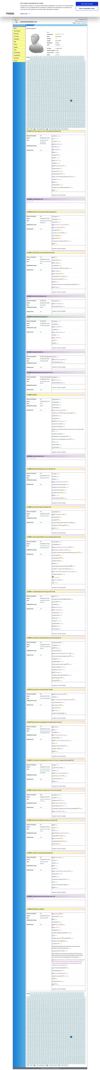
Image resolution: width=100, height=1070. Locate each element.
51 (27, 61)
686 (58, 111)
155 (77, 67)
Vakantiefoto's (17, 55)
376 (29, 87)
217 (36, 74)
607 (62, 1041)
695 (77, 111)
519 (47, 98)
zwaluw (71, 187)
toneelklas (42, 547)
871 (49, 126)
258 (67, 76)
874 (56, 126)
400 (82, 87)
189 (34, 72)
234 (73, 74)
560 (77, 100)
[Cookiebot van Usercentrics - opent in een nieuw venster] (10, 14)
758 (38, 1054)
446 (64, 91)
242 (31, 76)
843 (47, 124)
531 (73, 98)
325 (36, 83)
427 (82, 89)
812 (38, 122)
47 (76, 59)
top (50, 698)
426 (80, 89)
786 (40, 120)
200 (58, 72)
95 (64, 63)
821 (58, 122)
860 (84, 124)
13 (57, 993)
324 (34, 83)
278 (51, 78)
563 (84, 100)
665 (71, 109)
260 (71, 76)
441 (53, 91)
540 (34, 100)
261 (73, 76)
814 (42, 122)
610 (69, 1041)
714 (60, 113)
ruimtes (41, 545)
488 (38, 96)
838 (36, 124)
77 (84, 61)
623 (38, 107)
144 (53, 67)
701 (31, 113)
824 (64, 122)
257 (64, 76)
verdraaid (42, 360)
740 (58, 115)
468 (53, 1030)
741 (60, 115)
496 (56, 96)
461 (38, 1030)
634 (62, 107)
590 (84, 102)
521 (51, 98)
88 (49, 63)
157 (82, 67)
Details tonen (24, 13)
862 (29, 126)
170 (51, 1006)
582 (67, 102)
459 (34, 1030)
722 (77, 113)
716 (64, 113)
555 (67, 100)
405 (34, 89)
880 (69, 126)
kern (43, 698)
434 (38, 91)
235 (75, 74)
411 (47, 89)
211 (82, 72)
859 (82, 124)
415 (56, 89)
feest (41, 263)
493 (49, 96)
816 (47, 122)
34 (48, 59)
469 (56, 1030)
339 (67, 83)
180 (73, 1006)
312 (67, 1017)
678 (40, 111)
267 (27, 78)
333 (53, 83)
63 (53, 61)
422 (71, 89)
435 (40, 91)
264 (80, 76)
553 (62, 100)
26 (30, 59)
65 (58, 61)
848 (58, 124)
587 (77, 102)
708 (47, 113)
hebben (45, 545)
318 (80, 1017)
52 (29, 61)
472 (62, 1030)
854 (71, 124)
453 (80, 91)
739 (56, 115)
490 (42, 96)
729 (34, 115)
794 (58, 120)
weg (43, 800)
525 (60, 98)
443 (58, 91)
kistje (41, 477)
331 (49, 83)
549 (53, 100)
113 (45, 65)
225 (53, 74)
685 (56, 111)
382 (42, 87)
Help (15, 41)
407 (38, 89)
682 (49, 111)
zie (40, 698)
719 (71, 113)
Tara (60, 707)
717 (67, 113)
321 (27, 83)
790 (49, 120)
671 (84, 109)
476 (71, 1030)
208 (75, 72)
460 (36, 1030)
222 (47, 74)
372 (80, 85)
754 (29, 1054)
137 (38, 67)
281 (58, 78)
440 (51, 91)
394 (69, 87)
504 (73, 96)
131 (84, 65)
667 (75, 109)
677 (38, 111)
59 (44, 61)
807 (27, 122)
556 (69, 100)
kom (49, 799)
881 (71, 126)
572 (45, 102)
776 (77, 1054)
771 (67, 1054)
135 (34, 67)
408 (40, 89)
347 (84, 83)
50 (83, 59)
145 (56, 67)
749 (77, 115)
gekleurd (48, 731)
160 (29, 1006)
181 (75, 1006)
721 (75, 113)
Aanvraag (16, 33)
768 (60, 1054)
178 (69, 1006)
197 (51, 72)
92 (58, 63)
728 (31, 115)
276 (47, 78)
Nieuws (15, 44)
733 (42, 115)
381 (40, 87)
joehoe (41, 261)
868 (42, 126)
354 (40, 85)
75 (79, 61)
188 (31, 72)
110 (38, 65)
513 (34, 98)
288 (73, 78)
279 (53, 78)
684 (53, 111)
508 (82, 96)
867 (40, 126)
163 (36, 1006)
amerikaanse (48, 261)
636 (67, 107)
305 (51, 1017)
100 (75, 63)
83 (38, 63)
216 (34, 74)
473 (64, 1030)
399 (80, 87)
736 (49, 115)
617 (84, 1041)
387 (53, 87)
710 (51, 113)
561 (80, 100)
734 (45, 115)
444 (60, 91)
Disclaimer (16, 58)
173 (58, 1006)
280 (56, 78)
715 (62, 113)
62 (51, 61)
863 (31, 126)
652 (42, 109)
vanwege (48, 770)
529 (69, 98)
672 (27, 111)
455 (84, 91)
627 (47, 107)
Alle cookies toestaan (87, 4)
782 (31, 120)
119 (58, 65)
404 (31, 89)
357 (47, 85)
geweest (42, 863)
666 (73, 109)
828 (73, 122)
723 (80, 113)
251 (51, 76)
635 (64, 107)
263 (77, 76)
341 (71, 83)
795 (60, 120)
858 (80, 124)
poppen (48, 325)
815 (45, 122)
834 (27, 124)
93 (60, 63)
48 (78, 59)
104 (84, 63)
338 (64, 83)
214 (29, 74)
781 (29, 120)
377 (31, 87)
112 (42, 65)
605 (58, 1041)
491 (45, 96)
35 (50, 59)
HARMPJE (61, 916)
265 (82, 76)
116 (51, 65)
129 (80, 65)
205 (69, 72)
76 (82, 61)
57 (40, 61)
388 (56, 87)
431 (31, 91)
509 (84, 96)
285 (67, 78)
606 (60, 1041)
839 (38, 124)
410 (45, 89)
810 (34, 122)
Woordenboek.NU (18, 24)
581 (64, 102)
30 (39, 59)
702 (34, 113)
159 (27, 1006)
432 (34, 91)
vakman (41, 731)
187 (29, 72)
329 (45, 83)
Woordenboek (17, 30)
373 (82, 85)
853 (69, 124)
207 (73, 72)
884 (77, 126)
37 (54, 59)
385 (49, 87)
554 (64, 100)
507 (80, 96)
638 (71, 107)
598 (42, 1041)
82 (36, 63)
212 (84, 72)
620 (31, 107)
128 (77, 65)
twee (41, 829)
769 (62, 1054)
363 (60, 85)
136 (36, 67)
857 (77, 124)
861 (27, 126)
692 (71, 111)
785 (38, 120)
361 (56, 85)
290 (77, 78)
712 (56, 113)
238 (82, 74)
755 (31, 1054)
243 (34, 76)
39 (59, 59)
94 (62, 63)
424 (75, 89)
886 (82, 126)
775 (75, 1054)
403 (29, 89)
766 (56, 1054)
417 (60, 89)
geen (45, 731)
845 (51, 124)
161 (31, 1006)
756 (34, 1054)
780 (27, 120)
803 (77, 120)
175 (62, 1006)
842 (45, 124)
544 (42, 100)
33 (46, 59)
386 (51, 87)
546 (47, 100)
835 (29, 124)
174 (60, 1006)
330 (47, 83)
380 (38, 87)
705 (40, 113)
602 (51, 1041)
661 (62, 109)
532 (75, 98)
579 (60, 102)
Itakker (57, 876)
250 (49, 76)
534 (80, 98)
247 (42, 76)
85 (42, 63)
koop (48, 732)
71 (71, 61)
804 (80, 120)
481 (82, 1030)
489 (40, 96)
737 (51, 115)
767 (58, 1054)
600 (47, 1041)
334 (56, 83)
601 (49, 1041)
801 (73, 120)
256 (62, 76)
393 (67, 87)
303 (47, 1017)
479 (77, 1030)
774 (73, 1054)
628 (49, 107)
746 (71, 115)
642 (80, 107)
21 (74, 993)
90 (53, 63)
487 (36, 96)
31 (41, 59)
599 (45, 1041)
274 (42, 78)
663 (67, 109)
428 (84, 89)
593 (31, 1041)
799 (69, 120)
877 (62, 126)
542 (38, 100)
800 (71, 120)
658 (56, 109)
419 (64, 89)
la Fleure (56, 138)
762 (47, 1054)
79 (29, 63)
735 (47, 115)
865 (36, 126)
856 (75, 124)
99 (73, 63)
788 (45, 120)
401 (84, 87)
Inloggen (79, 23)
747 (73, 115)
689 (64, 111)
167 (45, 1006)
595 (36, 1041)
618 (27, 107)
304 (49, 1017)
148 (62, 67)
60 (47, 61)
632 (58, 107)
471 (60, 1030)
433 (36, 91)
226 (56, 74)
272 (38, 78)
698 (84, 111)
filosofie (41, 383)
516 (40, 98)
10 (50, 993)
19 (70, 993)
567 (34, 102)
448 (69, 91)
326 (38, 83)
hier (41, 140)
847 (56, 124)
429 (27, 91)
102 (80, 63)
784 (36, 120)
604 (56, 1041)
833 (84, 122)
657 (53, 109)
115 (49, 65)
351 (34, 85)
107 (31, 65)
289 (75, 78)
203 (64, 72)
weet (41, 646)
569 (38, 102)
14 (59, 993)
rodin (62, 560)
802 (75, 120)
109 (36, 65)
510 (27, 98)
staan (44, 515)
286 (69, 78)
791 (51, 120)
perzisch (48, 769)
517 (42, 98)
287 (71, 78)
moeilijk (46, 360)
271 (36, 78)
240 (27, 76)
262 (75, 76)
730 (36, 115)
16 (63, 993)
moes (74, 176)
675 (34, 111)
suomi (59, 329)
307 (56, 1017)
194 (45, 72)
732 (40, 115)
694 (75, 111)
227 (58, 74)
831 (80, 122)
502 (69, 96)
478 (75, 1030)
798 (67, 120)
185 (84, 1006)
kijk (40, 917)
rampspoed (42, 222)
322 (29, 83)
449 (71, 91)
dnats (41, 403)
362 (58, 85)
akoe (63, 306)
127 (75, 65)
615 (80, 1041)
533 (77, 98)
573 (47, 102)
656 (51, 109)
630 (53, 107)
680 (45, 111)
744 (67, 115)
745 (69, 115)
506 (77, 96)
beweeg (44, 477)
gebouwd (47, 547)
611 (71, 1041)
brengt (49, 220)
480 (80, 1030)
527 (64, 98)
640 (75, 107)
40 (61, 59)
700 (29, 113)
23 (78, 993)
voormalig (44, 769)
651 (40, 109)
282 (60, 78)
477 (73, 1030)
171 (53, 1006)
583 (69, 102)
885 (80, 126)
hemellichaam (43, 143)
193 (42, 72)
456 (27, 1030)
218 (38, 74)
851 (64, 124)
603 (53, 1041)
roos (41, 150)
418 (62, 89)
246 (40, 76)
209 (77, 72)
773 (71, 1054)
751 (82, 115)
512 (31, 98)
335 (58, 83)
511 (29, 98)
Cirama (60, 415)
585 (73, 102)
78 (27, 63)
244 (36, 76)
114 (47, 65)
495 (53, 96)
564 (27, 102)
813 (40, 122)
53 (31, 61)
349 (29, 85)
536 (84, 98)
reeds (46, 861)
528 (67, 98)
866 (38, 126)
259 (69, 76)
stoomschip (46, 698)
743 (64, 115)
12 (54, 993)
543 (40, 100)
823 (62, 122)
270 (34, 78)
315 (73, 1017)
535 (82, 98)
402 (27, 89)
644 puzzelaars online (81, 21)
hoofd (41, 515)
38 (57, 59)
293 (84, 78)
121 (62, 65)
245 (38, 76)
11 (52, 993)
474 (67, 1030)
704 (38, 113)
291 (80, 78)
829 (75, 122)
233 (71, 74)
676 (36, 111)
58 (42, 61)
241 (29, 76)
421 (69, 89)
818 (51, 122)
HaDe (57, 582)
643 (82, 107)
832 (82, 122)
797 (64, 120)
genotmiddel (42, 772)
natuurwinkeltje (43, 381)
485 (31, 96)
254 (58, 76)
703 (36, 113)
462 (40, 1030)
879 (67, 126)
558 (73, 100)
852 (67, 124)
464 (45, 1030)
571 (42, 102)
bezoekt (41, 648)
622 (36, 107)
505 (75, 96)
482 (84, 1030)
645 (27, 109)
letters (43, 829)
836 (31, 124)
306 (53, 1017)
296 (31, 1017)
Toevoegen (16, 36)
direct (49, 829)
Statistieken (16, 39)
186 (27, 72)
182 (77, 1006)
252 (53, 76)
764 (51, 1054)
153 (73, 67)
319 (82, 1017)
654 (47, 109)
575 (51, 102)
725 (84, 113)
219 (40, 74)
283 (62, 78)
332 (51, 83)
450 (73, 91)
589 (82, 102)
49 (81, 59)
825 (67, 122)
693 (73, 111)
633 (60, 107)
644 (84, 107)
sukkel (46, 917)
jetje (59, 407)
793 (56, 120)
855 (73, 124)
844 (49, 124)
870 (47, 126)
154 (75, 67)
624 (40, 107)
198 (53, 72)
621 (34, 107)
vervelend (42, 600)
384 (47, 87)
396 (73, 87)
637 (69, 107)
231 (67, 74)
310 (62, 1017)
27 (32, 59)
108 (34, 65)
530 (71, 98)
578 (58, 102)
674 (31, 111)
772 (69, 1054)
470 (58, 1030)
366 (67, 85)
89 (51, 63)
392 (64, 87)
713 (58, 113)
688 (62, 111)
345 (80, 83)
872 (51, 126)
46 (74, 59)
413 (51, 89)
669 (80, 109)
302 (45, 1017)
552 (60, 100)
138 (40, 67)
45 (72, 59)
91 (55, 63)
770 (64, 1054)
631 (56, 107)
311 (64, 1017)
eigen (48, 381)
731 (38, 115)
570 (40, 102)
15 (61, 993)
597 (40, 1041)
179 (71, 1006)
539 (31, 100)
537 (27, 100)
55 (36, 61)
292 (82, 78)
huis (43, 602)
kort (41, 861)
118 (56, 65)
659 (58, 109)
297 (34, 1017)
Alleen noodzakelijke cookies (87, 8)
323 (31, 83)
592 (29, 1041)
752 (84, 115)
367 (69, 85)
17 (65, 993)
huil (44, 261)
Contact (15, 60)
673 (29, 111)
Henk (59, 216)
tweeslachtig (42, 141)
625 (42, 107)
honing (43, 917)
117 (53, 65)
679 (42, 111)
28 (35, 59)
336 (60, 83)
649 (36, 109)
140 (45, 67)
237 (80, 74)
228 (60, 74)
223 (49, 74)
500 (64, 96)
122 (64, 65)
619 (29, 107)
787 (42, 120)
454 (82, 91)
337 (62, 83)
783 (34, 120)
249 (47, 76)
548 (51, 100)
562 (82, 100)
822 (60, 122)
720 (73, 113)
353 (38, 85)
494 (51, 96)
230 (64, 74)
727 (29, 115)
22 (76, 993)
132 (27, 67)
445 (62, 91)
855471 (41, 405)
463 (42, 1030)
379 (36, 87)
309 (60, 1017)
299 (38, 1017)
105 (27, 65)
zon (47, 140)
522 (53, 98)
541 (36, 100)
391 (62, 87)
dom (41, 305)
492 (47, 96)
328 (42, 83)
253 (56, 76)
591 (27, 1041)
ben (43, 140)
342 (73, 83)
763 (49, 1054)
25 (83, 993)
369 (73, 85)
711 (53, 113)
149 (64, 67)
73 (75, 61)
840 (40, 124)
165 (40, 1006)
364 (62, 85)
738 (53, 115)
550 (56, 100)
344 (77, 83)
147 (60, 67)
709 (49, 113)
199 (56, 72)
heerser (41, 770)
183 (80, 1006)
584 (71, 102)
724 (82, 113)
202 (62, 72)
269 (31, 78)
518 (45, 98)
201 (60, 72)
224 (51, 74)
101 (77, 63)
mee (41, 800)
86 (44, 63)
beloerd (46, 646)
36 (52, 59)
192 (40, 72)
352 (36, 85)
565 (29, 102)
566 (31, 102)
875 (58, 126)
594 (34, 1041)
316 (75, 1017)
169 (49, 1006)
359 (51, 85)
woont (48, 600)
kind (45, 600)
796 (62, 120)
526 (62, 98)
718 (69, 113)
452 (77, 91)
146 (58, 67)
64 (55, 61)
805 (82, 120)
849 (60, 124)
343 (75, 83)
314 (71, 1017)
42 (65, 59)
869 (45, 126)
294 (27, 1017)
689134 (41, 307)
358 (49, 85)
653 (45, 109)
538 (29, 100)
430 (29, 91)
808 (29, 122)
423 (73, 89)
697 (82, 111)
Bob (56, 743)
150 (67, 67)
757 (36, 1054)
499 (62, 96)
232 (69, 74)
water (48, 477)
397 (75, 87)
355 (42, 85)
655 (49, 109)
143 (51, 67)
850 (62, 124)
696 (80, 111)
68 (64, 61)
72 (73, 61)
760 (42, 1054)
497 (58, 96)
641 (77, 107)
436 (42, 91)
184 (82, 1006)
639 (73, 107)
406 (36, 89)
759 (40, 1054)
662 (64, 109)
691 (69, 111)
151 (69, 67)
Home (15, 28)
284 (64, 78)
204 (67, 72)
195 (47, 72)
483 (27, 96)
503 (71, 96)
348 (27, 85)
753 (27, 1054)
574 (49, 102)
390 (60, 87)
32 (43, 59)
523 (56, 98)
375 (27, 87)
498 (60, 96)
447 (67, 91)
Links (15, 49)
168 (47, 1006)
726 (27, 115)
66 (60, 61)
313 (69, 1017)
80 (31, 63)
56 (38, 61)
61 (49, 61)
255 (60, 76)
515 (38, 98)
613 (75, 1041)
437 (45, 91)
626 (45, 107)
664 (69, 109)
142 (49, 67)
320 (84, 1017)
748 (75, 115)
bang (45, 140)
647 (31, 109)
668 (77, 109)
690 (67, 111)
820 (56, 122)
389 (58, 87)
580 (62, 102)
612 (73, 1041)
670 (82, 109)
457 (29, 1030)
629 (51, 107)
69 (66, 61)
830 (77, 122)
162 (34, 1006)
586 (75, 102)
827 (71, 122)
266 (84, 76)
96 (66, 63)
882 (73, 126)
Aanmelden (83, 23)
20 (72, 993)
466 (49, 1030)
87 (47, 63)
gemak (41, 830)
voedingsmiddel (43, 732)
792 (53, 120)
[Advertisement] (54, 206)
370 (75, 85)
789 (47, 120)
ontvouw (46, 799)
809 (31, 122)
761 (45, 1054)
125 (71, 65)
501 (67, 96)
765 (53, 1054)
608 (64, 1041)
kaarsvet (42, 220)
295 (29, 1017)
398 (77, 87)
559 (75, 100)
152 (71, 67)
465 (47, 1030)
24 (81, 993)
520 (49, 98)
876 (60, 126)
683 (51, 111)
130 (82, 65)
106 (29, 65)
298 (36, 1017)
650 (38, 109)
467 (51, 1030)
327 (40, 83)
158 (84, 67)
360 (53, 85)
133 (29, 67)
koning (43, 861)
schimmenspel (43, 325)
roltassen (42, 799)
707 (45, 113)
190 (36, 72)
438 (47, 91)
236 (77, 74)
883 (75, 126)
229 (62, 74)
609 (67, 1041)
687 (60, 111)
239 (84, 74)
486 (34, 96)
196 (49, 72)
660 (60, 109)
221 (45, 74)
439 (49, 91)
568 (36, 102)
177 (67, 1006)
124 (69, 65)
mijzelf (59, 146)
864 (34, 126)
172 (56, 1006)
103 (82, 63)
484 (29, 96)
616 (82, 1041)
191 (38, 72)
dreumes (46, 220)
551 (58, 100)
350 (31, 85)
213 (27, 74)
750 (80, 115)
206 (71, 72)
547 (49, 100)
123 (67, 65)
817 (49, 122)
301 (42, 1017)
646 (29, 109)
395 (71, 87)
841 (42, 124)
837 (34, 124)
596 (38, 1041)
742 (62, 115)
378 (34, 87)
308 (58, 1017)
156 (80, 67)
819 (53, 122)
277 (49, 78)
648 (34, 109)
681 (47, 111)
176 (64, 1006)
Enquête (16, 47)
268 (29, 78)
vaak (43, 646)
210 (80, 72)
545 (45, 100)
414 (53, 89)
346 (82, 83)
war (44, 770)
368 (71, 85)
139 (42, 67)
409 (42, 89)
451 (75, 91)
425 (77, 89)
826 (69, 122)
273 (40, 78)
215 (31, 74)
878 (64, 126)
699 (27, 113)
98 (71, 63)
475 (69, 1030)
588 (80, 102)
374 (84, 85)
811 (36, 122)
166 (42, 1006)
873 (53, 126)
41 (63, 59)
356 (45, 85)
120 (60, 65)
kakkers (47, 515)
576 (53, 102)
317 (77, 1017)
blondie (59, 141)
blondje (44, 305)
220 (42, 74)
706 (42, 113)
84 (40, 63)
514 (36, 98)
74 (77, 61)
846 (53, 124)
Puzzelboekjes (17, 52)
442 (56, 91)
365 (64, 85)
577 (56, 102)
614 (77, 1041)
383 (45, 87)
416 (58, 89)
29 (37, 59)
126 (73, 65)
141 (47, 67)
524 (58, 98)
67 (62, 61)
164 (38, 1006)
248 (45, 76)
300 (40, 1017)
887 (84, 126)
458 (31, 1030)
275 (45, 78)
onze (48, 545)
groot (41, 602)
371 (77, 85)
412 (49, 89)
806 (84, 120)
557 (71, 100)
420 (67, 89)
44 (70, 59)
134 (31, 67)
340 (69, 83)
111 (40, 65)
